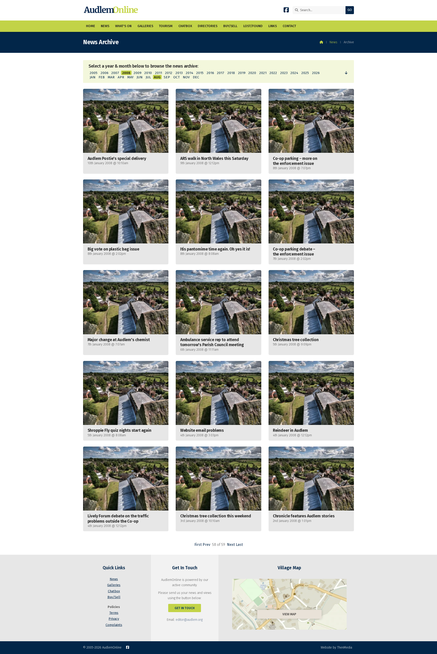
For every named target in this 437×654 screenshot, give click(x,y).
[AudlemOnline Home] (112, 10)
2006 (104, 73)
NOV (186, 77)
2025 (305, 73)
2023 (283, 73)
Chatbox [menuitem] (185, 26)
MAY (130, 77)
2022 (273, 73)
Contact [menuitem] (289, 26)
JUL (148, 77)
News (333, 42)
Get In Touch (185, 608)
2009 (137, 73)
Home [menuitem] (90, 26)
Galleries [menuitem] (145, 26)
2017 (220, 73)
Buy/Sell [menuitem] (230, 26)
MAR (111, 77)
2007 (115, 73)
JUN (139, 77)
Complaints (114, 625)
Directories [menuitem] (207, 26)
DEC (196, 77)
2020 (252, 73)
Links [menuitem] (272, 26)
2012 (168, 73)
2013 (179, 73)
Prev (206, 544)
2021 (263, 73)
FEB (102, 77)
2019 (241, 73)
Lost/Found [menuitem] (253, 26)
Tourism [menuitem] (166, 26)
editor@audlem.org (189, 620)
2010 (148, 73)
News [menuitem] (105, 26)
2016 (210, 73)
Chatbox (114, 591)
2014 (189, 73)
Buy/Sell (113, 597)
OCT (176, 77)
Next (231, 544)
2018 (231, 73)
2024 (294, 73)
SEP (167, 77)
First (198, 544)
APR (121, 77)
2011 (158, 73)
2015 (199, 73)
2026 (316, 73)
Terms (113, 613)
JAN (92, 77)
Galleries (113, 585)
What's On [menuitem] (123, 26)
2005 (93, 73)
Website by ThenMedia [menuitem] (336, 647)
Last (239, 544)
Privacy (114, 619)
